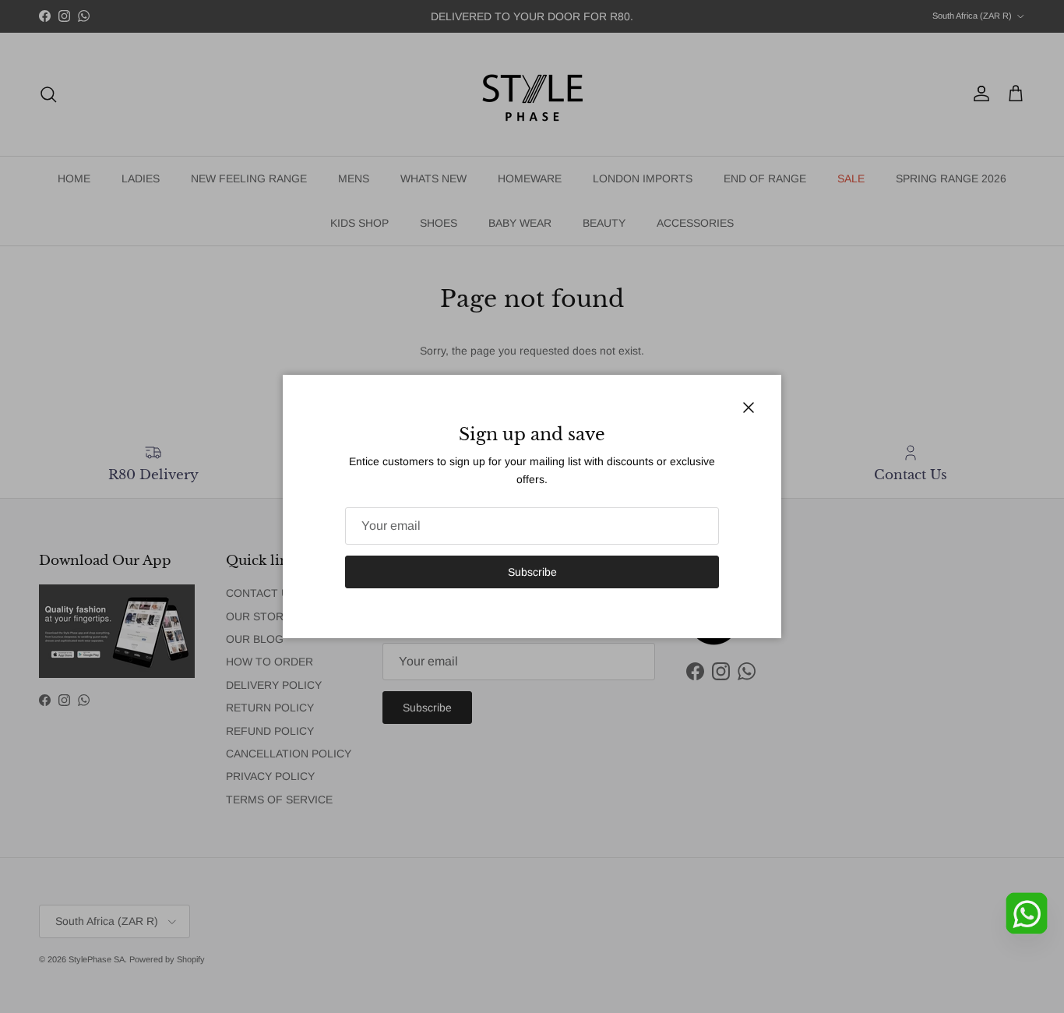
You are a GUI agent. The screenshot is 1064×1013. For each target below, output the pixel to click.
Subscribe (532, 572)
